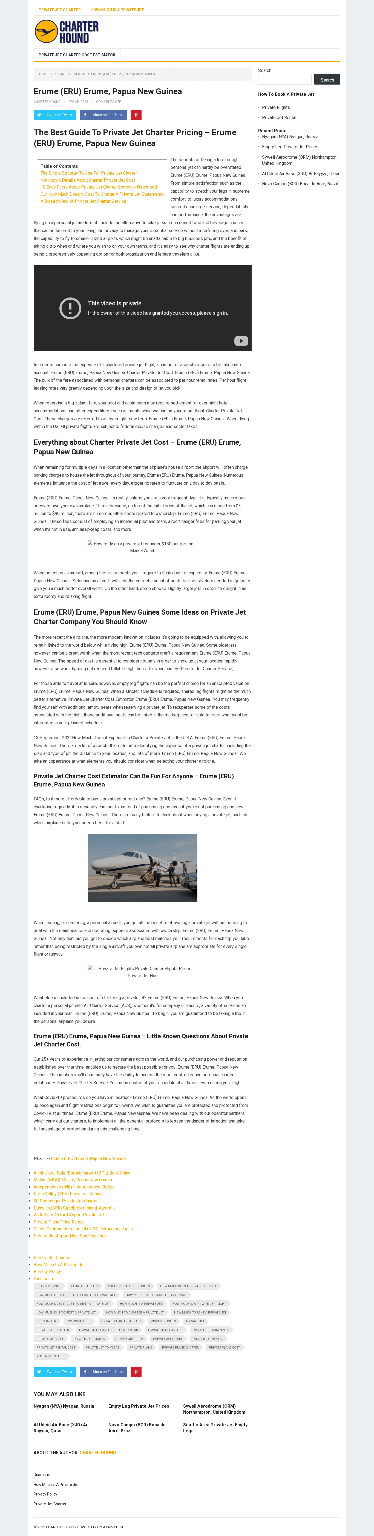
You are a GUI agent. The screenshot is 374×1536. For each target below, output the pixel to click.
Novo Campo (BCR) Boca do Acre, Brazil (300, 183)
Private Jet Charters (165, 1330)
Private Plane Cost (224, 1347)
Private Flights (163, 1321)
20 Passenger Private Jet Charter (66, 1201)
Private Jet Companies (211, 1330)
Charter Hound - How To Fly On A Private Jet (86, 1527)
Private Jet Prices (168, 1339)
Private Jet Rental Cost (56, 1347)
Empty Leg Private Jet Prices (138, 1406)
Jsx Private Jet (78, 1321)
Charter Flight (48, 1286)
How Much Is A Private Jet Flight (199, 1304)
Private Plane (141, 1347)
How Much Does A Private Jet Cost (188, 1286)
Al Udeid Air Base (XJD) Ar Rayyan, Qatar (301, 173)
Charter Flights (84, 1286)
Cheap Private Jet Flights (129, 1286)
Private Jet (195, 1321)
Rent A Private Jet (51, 1356)
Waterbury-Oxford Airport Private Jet (69, 1214)
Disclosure (44, 1278)
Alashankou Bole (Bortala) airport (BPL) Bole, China (82, 1173)
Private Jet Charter (60, 10)
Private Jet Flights (89, 1339)
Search (264, 70)
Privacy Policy (47, 1271)
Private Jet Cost (50, 1339)
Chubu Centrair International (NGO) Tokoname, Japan (83, 1228)
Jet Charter (46, 1321)
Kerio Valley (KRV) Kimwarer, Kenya (67, 1193)
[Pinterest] (136, 115)
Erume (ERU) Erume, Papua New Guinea (88, 1158)
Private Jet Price (129, 1339)
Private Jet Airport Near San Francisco (70, 1236)
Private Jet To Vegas (102, 1347)
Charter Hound (47, 102)
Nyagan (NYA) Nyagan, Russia (64, 1406)
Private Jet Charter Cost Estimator (77, 55)
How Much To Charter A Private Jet (135, 1312)
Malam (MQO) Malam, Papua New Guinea (73, 1179)
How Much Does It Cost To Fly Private (156, 1295)
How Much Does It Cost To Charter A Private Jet (76, 1295)
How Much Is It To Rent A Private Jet (66, 1312)
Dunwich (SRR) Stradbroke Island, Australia (75, 1208)
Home (43, 74)
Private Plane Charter (180, 1347)
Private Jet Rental (70, 74)
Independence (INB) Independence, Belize (74, 1187)
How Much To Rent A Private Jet (200, 1312)
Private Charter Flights (121, 1321)
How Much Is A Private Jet (117, 10)
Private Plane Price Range (59, 1222)
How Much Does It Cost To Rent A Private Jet (73, 1304)
